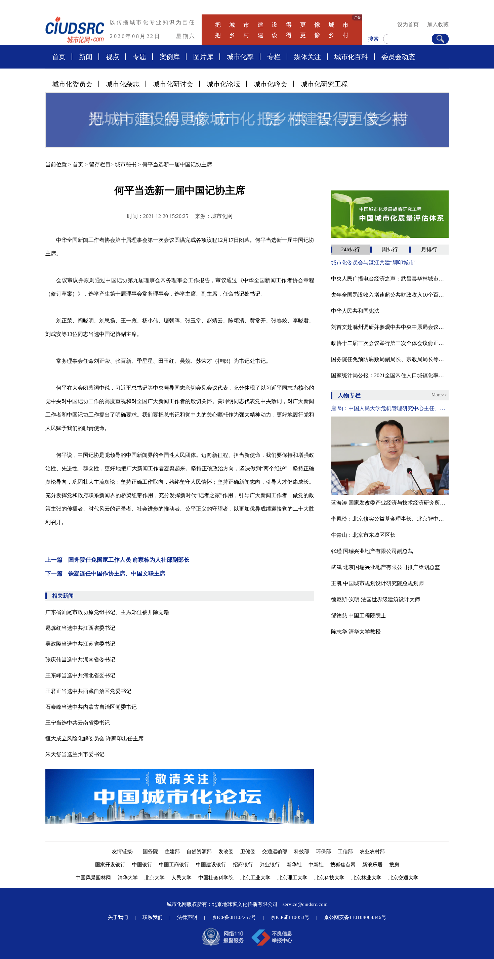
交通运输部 (274, 851)
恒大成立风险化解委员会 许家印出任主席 (94, 738)
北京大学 (155, 877)
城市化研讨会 (173, 84)
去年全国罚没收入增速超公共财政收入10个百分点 (390, 295)
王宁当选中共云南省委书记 (77, 723)
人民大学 (181, 877)
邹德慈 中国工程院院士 (358, 615)
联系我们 (152, 917)
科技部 (301, 851)
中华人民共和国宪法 (355, 311)
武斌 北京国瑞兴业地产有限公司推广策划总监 (385, 567)
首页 (59, 56)
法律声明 (187, 917)
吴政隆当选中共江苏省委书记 (80, 644)
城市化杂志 (122, 84)
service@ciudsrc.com (305, 904)
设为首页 (408, 24)
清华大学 (128, 877)
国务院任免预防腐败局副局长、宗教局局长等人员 (390, 359)
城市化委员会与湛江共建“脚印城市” (373, 262)
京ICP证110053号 (290, 917)
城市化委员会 (72, 84)
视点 (112, 56)
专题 (139, 56)
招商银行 (243, 864)
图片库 (203, 56)
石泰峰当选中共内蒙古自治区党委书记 (91, 707)
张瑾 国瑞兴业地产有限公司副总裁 (372, 551)
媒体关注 (307, 56)
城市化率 (240, 56)
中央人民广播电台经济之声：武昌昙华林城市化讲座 (390, 278)
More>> (439, 394)
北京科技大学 (329, 877)
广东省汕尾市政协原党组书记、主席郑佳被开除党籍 (107, 612)
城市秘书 (125, 164)
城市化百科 (351, 56)
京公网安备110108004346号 (355, 917)
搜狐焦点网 (343, 864)
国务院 (150, 851)
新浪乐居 (372, 864)
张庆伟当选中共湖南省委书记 (80, 659)
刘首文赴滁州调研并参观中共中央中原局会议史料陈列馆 (390, 327)
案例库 (170, 56)
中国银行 (142, 864)
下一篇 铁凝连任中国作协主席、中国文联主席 (105, 573)
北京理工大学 (292, 877)
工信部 (345, 851)
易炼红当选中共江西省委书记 (80, 628)
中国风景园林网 (93, 877)
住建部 (172, 851)
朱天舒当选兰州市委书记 (75, 754)
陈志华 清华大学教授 (356, 632)
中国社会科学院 (216, 877)
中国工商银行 (174, 864)
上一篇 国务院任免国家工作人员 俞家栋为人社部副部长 (117, 560)
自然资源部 (199, 851)
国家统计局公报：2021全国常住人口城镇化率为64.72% (390, 375)
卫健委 (247, 851)
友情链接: (124, 851)
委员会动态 (398, 56)
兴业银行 (270, 864)
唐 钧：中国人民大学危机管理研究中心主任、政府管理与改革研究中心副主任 (390, 408)
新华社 (294, 864)
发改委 (226, 851)
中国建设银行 (211, 864)
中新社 (316, 864)
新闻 (85, 56)
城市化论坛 (223, 84)
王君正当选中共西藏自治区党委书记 (88, 691)
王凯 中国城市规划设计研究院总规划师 (377, 583)
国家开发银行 (110, 864)
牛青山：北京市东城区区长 (363, 535)
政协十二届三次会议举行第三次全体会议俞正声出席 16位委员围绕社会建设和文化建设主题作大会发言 (390, 343)
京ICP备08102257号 (234, 917)
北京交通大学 (403, 877)
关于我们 (118, 917)
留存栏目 (100, 164)
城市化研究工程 (324, 84)
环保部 (323, 851)
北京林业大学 (366, 877)
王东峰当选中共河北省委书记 (80, 675)
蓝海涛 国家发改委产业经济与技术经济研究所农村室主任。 (390, 503)
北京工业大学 (255, 877)
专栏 (274, 56)
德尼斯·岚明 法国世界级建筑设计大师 (375, 599)
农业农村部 (372, 851)
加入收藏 (438, 24)
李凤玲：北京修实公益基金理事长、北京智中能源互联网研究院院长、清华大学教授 (390, 519)
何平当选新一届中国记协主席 (177, 164)
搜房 (394, 864)
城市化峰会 (270, 84)
